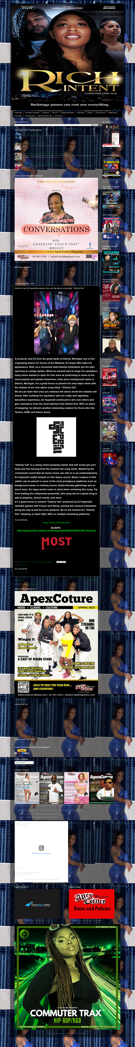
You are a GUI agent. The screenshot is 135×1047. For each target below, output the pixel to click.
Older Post (93, 580)
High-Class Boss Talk (45, 116)
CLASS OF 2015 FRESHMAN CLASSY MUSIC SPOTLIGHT (41, 163)
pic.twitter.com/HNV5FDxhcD (51, 814)
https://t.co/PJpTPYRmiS (34, 814)
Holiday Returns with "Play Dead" (33, 133)
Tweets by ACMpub (21, 742)
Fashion (90, 112)
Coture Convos (100, 112)
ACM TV (55, 112)
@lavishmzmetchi (24, 810)
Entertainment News (67, 112)
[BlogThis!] (59, 562)
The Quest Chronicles (32, 112)
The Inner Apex (30, 116)
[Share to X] (61, 562)
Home (56, 580)
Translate (29, 765)
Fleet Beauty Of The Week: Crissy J (33, 143)
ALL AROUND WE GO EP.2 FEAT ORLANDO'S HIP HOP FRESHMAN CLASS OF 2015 (49, 153)
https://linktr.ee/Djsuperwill (56, 522)
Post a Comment (22, 572)
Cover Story (18, 116)
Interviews (45, 112)
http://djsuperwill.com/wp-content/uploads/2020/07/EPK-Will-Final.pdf (56, 530)
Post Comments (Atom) (31, 584)
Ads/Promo (80, 112)
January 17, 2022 (53, 817)
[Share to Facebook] (63, 562)
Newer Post (19, 580)
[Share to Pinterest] (65, 562)
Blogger (83, 1033)
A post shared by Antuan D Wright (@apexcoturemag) (41, 879)
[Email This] (57, 562)
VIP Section (58, 116)
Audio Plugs (18, 112)
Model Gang (112, 112)
